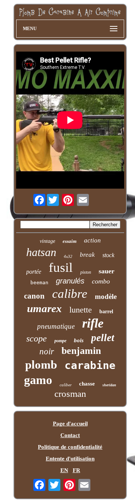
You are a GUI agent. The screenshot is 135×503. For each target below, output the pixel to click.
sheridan (109, 385)
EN (64, 470)
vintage (47, 241)
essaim (69, 241)
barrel (106, 311)
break (87, 254)
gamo (38, 380)
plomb (41, 364)
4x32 (68, 256)
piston (85, 272)
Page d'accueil (70, 424)
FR (76, 470)
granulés (70, 281)
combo (101, 281)
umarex (44, 308)
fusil (61, 267)
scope (36, 338)
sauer (106, 271)
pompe (60, 340)
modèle (106, 296)
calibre (69, 293)
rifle (93, 323)
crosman (70, 394)
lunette (80, 309)
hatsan (41, 252)
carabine (90, 365)
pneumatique (56, 326)
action (92, 240)
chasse (87, 384)
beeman (39, 282)
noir (46, 351)
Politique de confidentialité (70, 447)
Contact (70, 435)
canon (34, 295)
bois (79, 340)
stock (108, 255)
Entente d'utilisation (70, 459)
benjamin (81, 350)
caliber (66, 385)
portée (33, 271)
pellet (102, 337)
